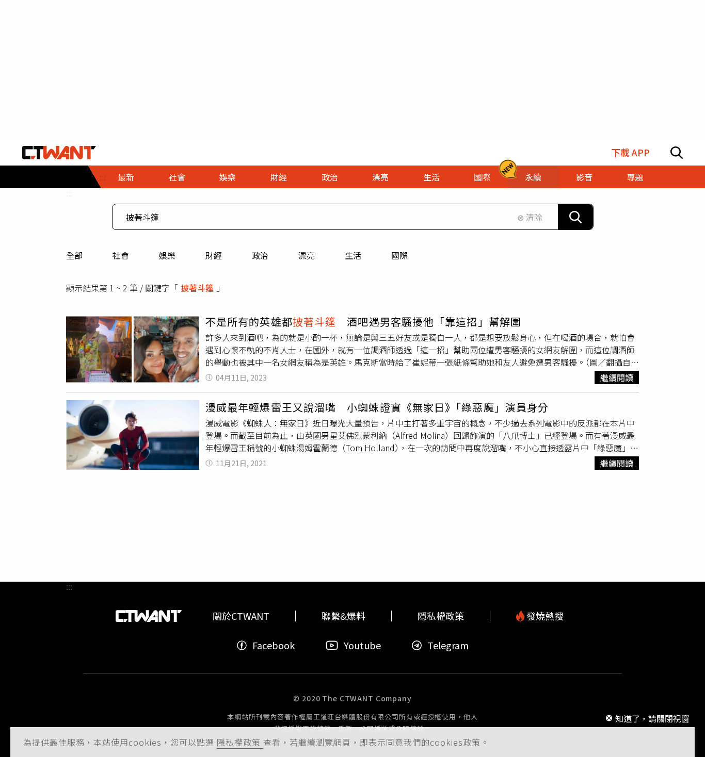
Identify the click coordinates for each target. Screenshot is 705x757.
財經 (213, 255)
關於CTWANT (241, 616)
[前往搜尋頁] (676, 152)
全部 (74, 255)
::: (69, 193)
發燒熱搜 (544, 616)
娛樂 (167, 255)
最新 (126, 177)
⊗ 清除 (529, 217)
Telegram (448, 645)
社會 (121, 255)
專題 (635, 177)
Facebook (273, 645)
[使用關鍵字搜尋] (575, 216)
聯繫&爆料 (343, 616)
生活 (353, 255)
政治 (260, 255)
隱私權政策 (240, 742)
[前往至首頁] (59, 152)
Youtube (362, 645)
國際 (399, 255)
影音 (584, 177)
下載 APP (630, 152)
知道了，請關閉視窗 (652, 718)
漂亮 (306, 255)
